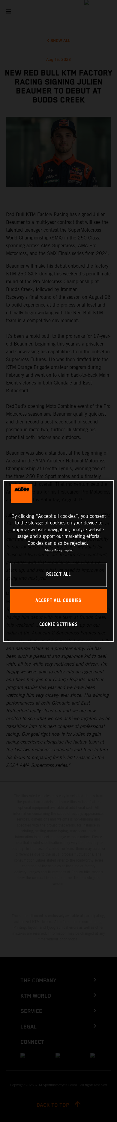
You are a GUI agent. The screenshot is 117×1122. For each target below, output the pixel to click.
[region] (58, 561)
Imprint (68, 550)
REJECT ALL (58, 575)
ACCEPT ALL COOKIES (58, 601)
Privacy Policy (53, 550)
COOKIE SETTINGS (58, 624)
